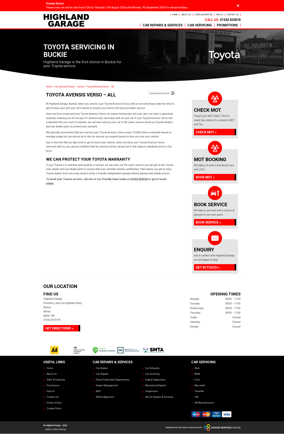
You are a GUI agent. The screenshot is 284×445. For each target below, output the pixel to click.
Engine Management (107, 385)
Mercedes (200, 385)
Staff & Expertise (203, 14)
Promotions (227, 25)
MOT (98, 391)
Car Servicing (200, 25)
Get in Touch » (208, 267)
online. (50, 183)
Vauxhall (199, 391)
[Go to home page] (66, 20)
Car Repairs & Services (163, 25)
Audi (197, 368)
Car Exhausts (152, 368)
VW (196, 397)
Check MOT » (206, 132)
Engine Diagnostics (155, 380)
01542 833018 (223, 19)
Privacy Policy (54, 403)
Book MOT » (205, 177)
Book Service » (208, 222)
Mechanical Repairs (155, 385)
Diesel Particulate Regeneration (113, 380)
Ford (197, 380)
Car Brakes (102, 368)
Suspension (151, 391)
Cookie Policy (54, 408)
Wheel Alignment (105, 397)
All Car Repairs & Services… (160, 397)
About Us (186, 14)
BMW (197, 374)
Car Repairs (102, 374)
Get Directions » (59, 328)
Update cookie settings (55, 429)
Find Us (219, 14)
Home (175, 14)
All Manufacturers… (205, 403)
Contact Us (233, 14)
